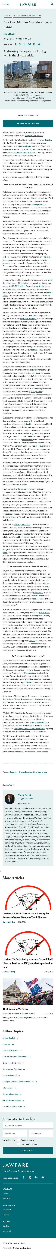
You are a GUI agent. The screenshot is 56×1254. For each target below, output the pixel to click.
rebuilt (32, 640)
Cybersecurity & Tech (12, 1063)
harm (5, 292)
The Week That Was (29, 1144)
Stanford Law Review (34, 135)
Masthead (7, 1231)
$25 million (46, 501)
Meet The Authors (27, 115)
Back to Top (7, 785)
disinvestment (36, 370)
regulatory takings (28, 318)
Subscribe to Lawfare (28, 123)
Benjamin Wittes (27, 1013)
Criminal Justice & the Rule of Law (27, 15)
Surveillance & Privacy (13, 1100)
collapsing (47, 140)
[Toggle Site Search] (52, 4)
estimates (35, 350)
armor (50, 280)
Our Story (7, 1226)
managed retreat (28, 489)
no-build (33, 331)
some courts (27, 439)
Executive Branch (10, 1075)
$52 (12, 286)
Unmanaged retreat (22, 524)
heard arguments (38, 722)
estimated (25, 534)
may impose (15, 407)
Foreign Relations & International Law (19, 1082)
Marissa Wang (9, 971)
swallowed (26, 146)
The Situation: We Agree (15, 1009)
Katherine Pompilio (11, 1013)
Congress (8, 15)
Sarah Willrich (9, 922)
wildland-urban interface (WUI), (22, 152)
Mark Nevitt (9, 34)
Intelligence (8, 1088)
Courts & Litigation (11, 1050)
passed (29, 682)
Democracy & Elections (13, 1069)
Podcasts (6, 1198)
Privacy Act (38, 592)
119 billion (20, 286)
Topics (5, 1193)
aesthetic (40, 286)
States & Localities (11, 1094)
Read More (22, 803)
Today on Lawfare (28, 1140)
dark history (11, 517)
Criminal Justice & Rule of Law (16, 1057)
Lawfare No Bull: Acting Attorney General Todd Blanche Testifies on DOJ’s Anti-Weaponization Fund (28, 963)
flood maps (31, 673)
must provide (36, 391)
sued (37, 446)
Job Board (7, 1209)
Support (6, 1215)
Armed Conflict (10, 1038)
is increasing (33, 637)
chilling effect (38, 204)
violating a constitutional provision (29, 728)
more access (37, 599)
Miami (27, 424)
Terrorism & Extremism (13, 1106)
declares (46, 609)
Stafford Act (44, 612)
